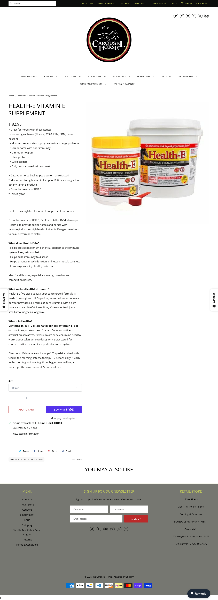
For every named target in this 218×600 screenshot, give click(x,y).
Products (22, 95)
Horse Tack (120, 76)
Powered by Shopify (123, 576)
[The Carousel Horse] (109, 40)
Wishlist (125, 3)
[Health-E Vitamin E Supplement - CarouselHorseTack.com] (147, 163)
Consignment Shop (91, 83)
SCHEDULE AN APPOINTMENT (191, 521)
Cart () (187, 3)
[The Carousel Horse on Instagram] (200, 16)
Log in (173, 3)
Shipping (27, 525)
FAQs (27, 519)
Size (11, 381)
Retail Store (27, 504)
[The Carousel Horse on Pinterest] (194, 16)
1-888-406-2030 (158, 3)
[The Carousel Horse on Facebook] (182, 16)
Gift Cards (140, 3)
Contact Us (86, 3)
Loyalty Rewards (106, 3)
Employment (27, 514)
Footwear (71, 76)
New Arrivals (28, 76)
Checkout (202, 3)
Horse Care (144, 76)
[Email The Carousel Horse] (206, 16)
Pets (165, 76)
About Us (27, 499)
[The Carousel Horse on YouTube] (188, 16)
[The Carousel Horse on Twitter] (176, 16)
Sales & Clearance (125, 83)
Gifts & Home (186, 76)
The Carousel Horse (102, 576)
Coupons (27, 509)
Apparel (49, 76)
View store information (25, 433)
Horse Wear (95, 76)
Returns (27, 539)
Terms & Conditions (27, 544)
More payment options (64, 418)
